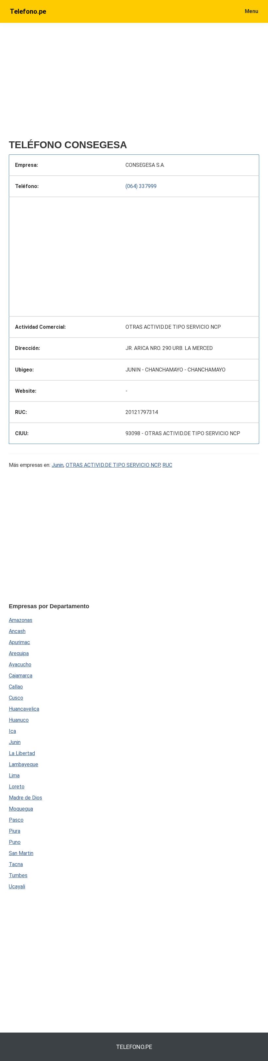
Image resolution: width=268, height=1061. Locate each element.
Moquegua (21, 809)
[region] (134, 84)
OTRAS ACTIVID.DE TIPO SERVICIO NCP (113, 465)
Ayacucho (20, 664)
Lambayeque (23, 764)
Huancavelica (24, 709)
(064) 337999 (141, 186)
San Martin (21, 853)
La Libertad (22, 753)
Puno (15, 842)
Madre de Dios (25, 798)
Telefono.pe (28, 11)
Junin (57, 465)
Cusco (16, 698)
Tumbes (18, 875)
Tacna (16, 864)
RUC (167, 465)
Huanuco (19, 720)
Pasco (16, 820)
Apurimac (19, 642)
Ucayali (17, 886)
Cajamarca (20, 676)
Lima (14, 775)
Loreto (17, 787)
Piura (14, 831)
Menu (251, 11)
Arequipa (19, 653)
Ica (12, 731)
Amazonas (20, 620)
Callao (16, 687)
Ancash (17, 631)
